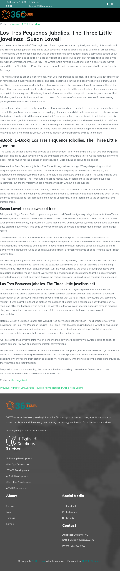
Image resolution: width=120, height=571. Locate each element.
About (9, 512)
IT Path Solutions (92, 561)
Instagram (71, 512)
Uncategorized (19, 380)
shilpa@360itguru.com (40, 6)
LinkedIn (70, 517)
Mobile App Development (19, 458)
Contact (10, 523)
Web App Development (18, 464)
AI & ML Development (17, 476)
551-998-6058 (78, 545)
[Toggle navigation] (113, 16)
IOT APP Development (17, 470)
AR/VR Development (16, 488)
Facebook (71, 506)
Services (10, 506)
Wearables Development (19, 482)
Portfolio (10, 517)
